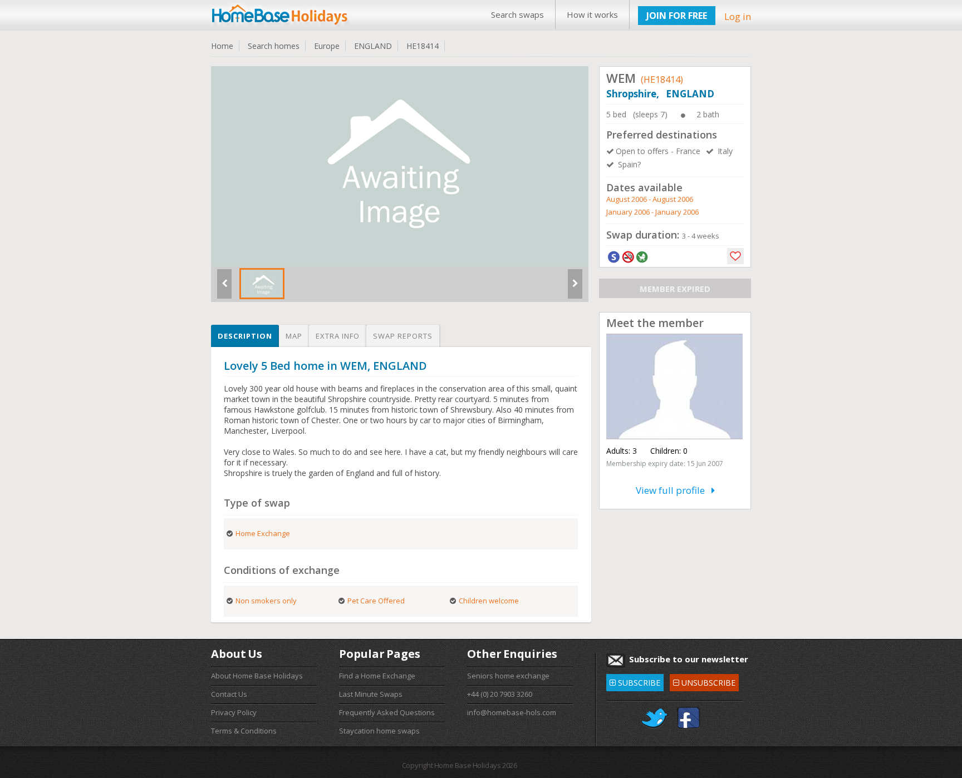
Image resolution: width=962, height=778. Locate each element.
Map (294, 336)
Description (245, 336)
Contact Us (229, 694)
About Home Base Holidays (257, 676)
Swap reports (403, 336)
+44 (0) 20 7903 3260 (499, 694)
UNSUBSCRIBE (704, 681)
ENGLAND (373, 46)
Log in (737, 16)
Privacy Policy (234, 712)
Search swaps (517, 14)
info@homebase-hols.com (511, 712)
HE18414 (422, 46)
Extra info (338, 336)
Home (222, 46)
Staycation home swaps (379, 731)
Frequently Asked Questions (387, 712)
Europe (327, 46)
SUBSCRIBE (635, 681)
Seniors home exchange (508, 676)
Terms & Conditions (244, 731)
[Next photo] (575, 288)
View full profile (673, 490)
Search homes (274, 46)
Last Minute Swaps (371, 694)
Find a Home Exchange (377, 676)
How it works (592, 14)
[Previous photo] (224, 288)
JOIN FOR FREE (676, 15)
